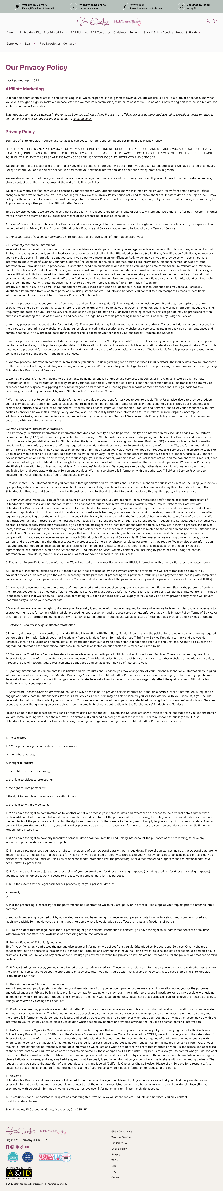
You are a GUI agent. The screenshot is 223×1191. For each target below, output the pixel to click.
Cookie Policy (119, 1148)
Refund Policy (119, 1142)
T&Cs (115, 1160)
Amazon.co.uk (82, 118)
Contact (116, 1177)
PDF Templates (101, 32)
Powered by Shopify (57, 1183)
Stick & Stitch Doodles (158, 32)
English (12, 1140)
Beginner (135, 32)
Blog (114, 1165)
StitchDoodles (20, 1183)
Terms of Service (121, 1137)
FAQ (114, 1171)
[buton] (12, 1140)
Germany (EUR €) (34, 1140)
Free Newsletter (50, 44)
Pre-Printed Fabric (56, 32)
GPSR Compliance (122, 1131)
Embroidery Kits (31, 33)
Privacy (116, 1154)
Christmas (120, 32)
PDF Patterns (79, 32)
